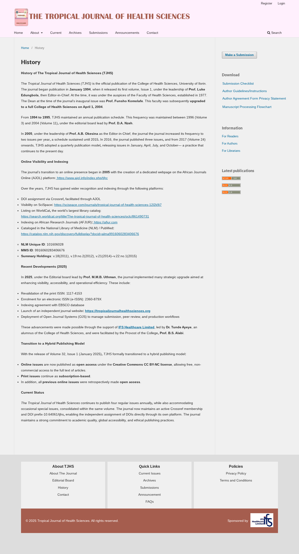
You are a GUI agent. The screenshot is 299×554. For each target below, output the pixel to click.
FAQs (150, 501)
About (35, 33)
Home (18, 33)
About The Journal (63, 473)
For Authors (230, 143)
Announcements (127, 33)
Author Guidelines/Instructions (244, 91)
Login (281, 3)
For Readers (230, 136)
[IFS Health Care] (261, 520)
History (63, 487)
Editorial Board (63, 480)
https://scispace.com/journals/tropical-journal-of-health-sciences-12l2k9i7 (108, 205)
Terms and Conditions (236, 480)
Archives (75, 33)
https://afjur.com (105, 222)
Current (55, 33)
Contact (152, 33)
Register (266, 3)
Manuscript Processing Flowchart (246, 107)
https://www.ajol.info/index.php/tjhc (82, 178)
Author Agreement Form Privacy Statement (254, 98)
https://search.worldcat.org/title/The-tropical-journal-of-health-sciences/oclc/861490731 (85, 216)
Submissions (98, 33)
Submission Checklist (238, 83)
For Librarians (231, 150)
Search (276, 33)
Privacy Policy (236, 473)
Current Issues (149, 473)
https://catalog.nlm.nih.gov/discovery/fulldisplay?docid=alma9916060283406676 (80, 234)
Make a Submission (239, 55)
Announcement (149, 494)
